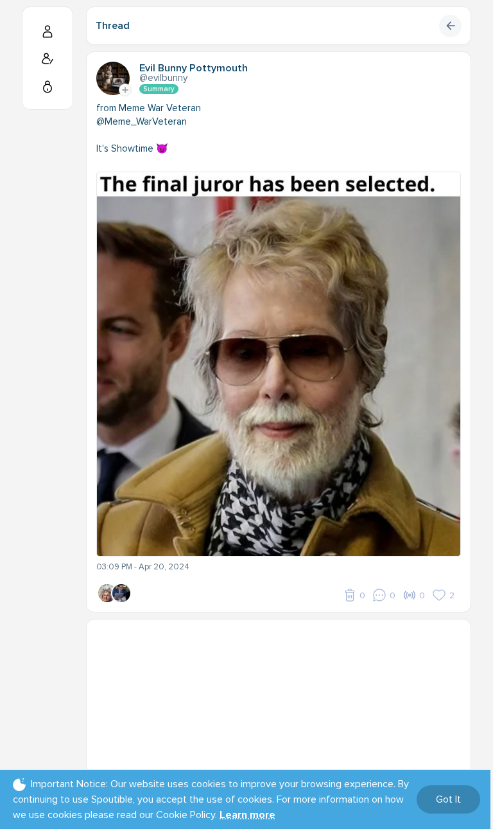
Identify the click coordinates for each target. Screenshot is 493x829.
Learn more (247, 814)
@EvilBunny (163, 78)
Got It (448, 799)
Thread (113, 26)
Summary (159, 89)
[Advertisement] (278, 709)
